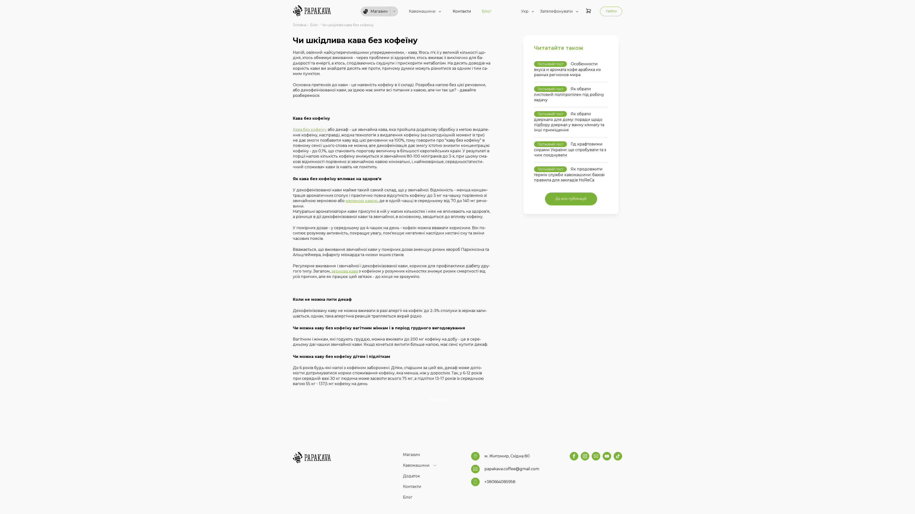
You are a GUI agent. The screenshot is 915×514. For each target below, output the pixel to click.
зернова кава (344, 271)
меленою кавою (362, 200)
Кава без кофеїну (310, 129)
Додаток (411, 476)
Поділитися (439, 399)
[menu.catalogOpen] (394, 11)
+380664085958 (499, 481)
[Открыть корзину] (589, 11)
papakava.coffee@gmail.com (511, 469)
